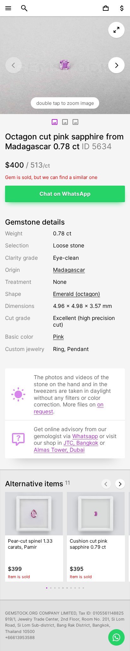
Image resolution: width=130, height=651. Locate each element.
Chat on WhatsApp (65, 193)
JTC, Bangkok (80, 442)
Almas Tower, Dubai (59, 449)
